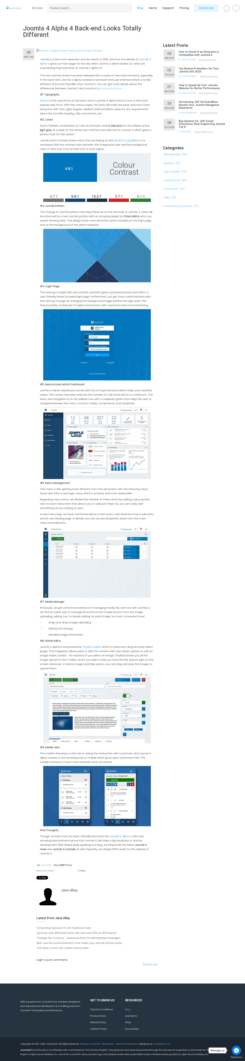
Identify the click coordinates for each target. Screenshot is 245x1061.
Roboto (44, 100)
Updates (186, 131)
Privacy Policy (98, 1016)
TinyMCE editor (92, 647)
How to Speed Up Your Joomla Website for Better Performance (199, 87)
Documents (132, 1029)
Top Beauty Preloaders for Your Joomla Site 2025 (199, 70)
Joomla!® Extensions (127, 1043)
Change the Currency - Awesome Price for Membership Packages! (78, 938)
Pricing (184, 8)
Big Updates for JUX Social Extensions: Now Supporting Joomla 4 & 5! (202, 124)
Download (206, 8)
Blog (140, 8)
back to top (150, 964)
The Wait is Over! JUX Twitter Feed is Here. (63, 948)
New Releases (189, 112)
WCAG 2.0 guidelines (127, 140)
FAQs (128, 1022)
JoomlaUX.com (161, 1043)
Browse (37, 8)
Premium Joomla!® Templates (96, 1043)
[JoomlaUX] (14, 8)
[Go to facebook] (236, 1050)
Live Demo (131, 1016)
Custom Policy (98, 1029)
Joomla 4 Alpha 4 (121, 836)
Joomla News (189, 76)
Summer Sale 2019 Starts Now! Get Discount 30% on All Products (77, 933)
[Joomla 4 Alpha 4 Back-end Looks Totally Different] (69, 50)
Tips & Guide (188, 59)
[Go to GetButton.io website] (236, 1057)
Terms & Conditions (101, 1009)
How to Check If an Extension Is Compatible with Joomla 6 (199, 53)
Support (168, 8)
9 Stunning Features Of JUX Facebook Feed (64, 928)
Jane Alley (46, 865)
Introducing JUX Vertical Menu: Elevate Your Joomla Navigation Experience (199, 104)
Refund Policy (98, 1022)
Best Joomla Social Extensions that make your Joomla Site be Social (79, 943)
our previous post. (111, 88)
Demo (153, 8)
